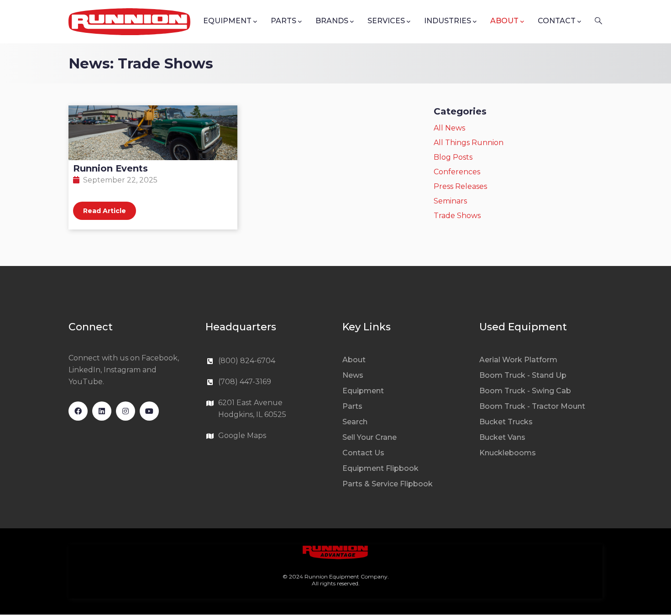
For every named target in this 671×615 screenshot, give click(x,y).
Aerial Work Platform (518, 359)
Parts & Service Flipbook (387, 483)
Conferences (457, 171)
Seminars (450, 201)
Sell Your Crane (369, 437)
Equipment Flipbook (380, 468)
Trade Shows (457, 215)
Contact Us (363, 452)
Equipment (227, 20)
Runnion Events (110, 168)
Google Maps (242, 435)
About (504, 20)
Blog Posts (453, 157)
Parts (283, 20)
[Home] (129, 21)
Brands (331, 20)
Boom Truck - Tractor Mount (532, 406)
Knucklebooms (507, 452)
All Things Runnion (468, 142)
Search (354, 421)
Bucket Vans (502, 437)
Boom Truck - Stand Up (522, 375)
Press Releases (460, 186)
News (352, 375)
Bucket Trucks (506, 421)
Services (386, 20)
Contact (557, 20)
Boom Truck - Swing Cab (525, 390)
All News (449, 128)
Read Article (104, 211)
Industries (447, 20)
